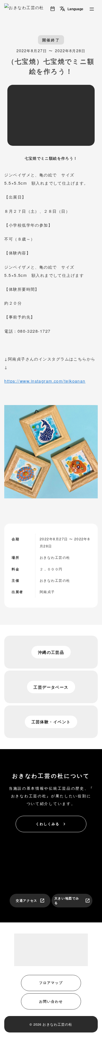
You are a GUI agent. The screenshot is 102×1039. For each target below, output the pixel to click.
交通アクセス (30, 900)
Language (71, 9)
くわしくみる (51, 824)
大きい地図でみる (72, 900)
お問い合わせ (51, 1001)
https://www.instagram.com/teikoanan (44, 381)
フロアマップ (51, 982)
